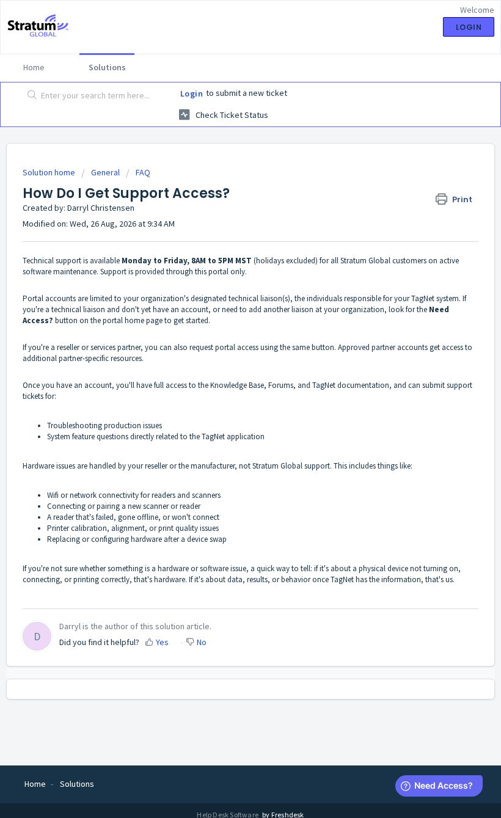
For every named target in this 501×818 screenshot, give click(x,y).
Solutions (107, 67)
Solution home (50, 172)
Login (191, 93)
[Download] (228, 404)
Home (34, 67)
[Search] (29, 96)
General (105, 172)
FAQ (143, 172)
